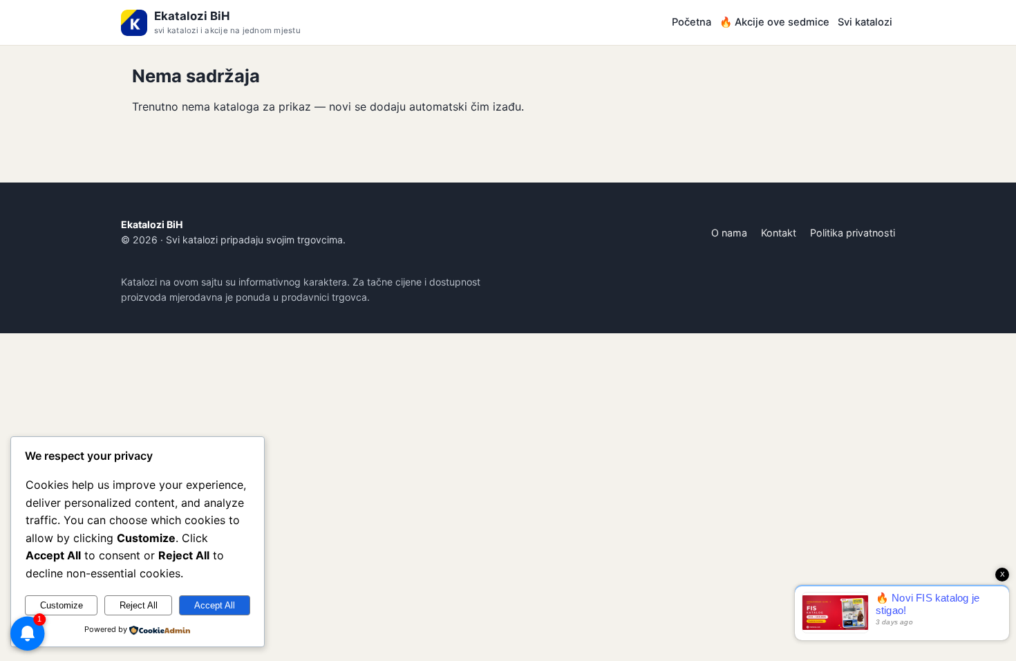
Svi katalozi (865, 22)
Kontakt (778, 233)
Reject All (139, 605)
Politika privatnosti (852, 233)
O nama (729, 233)
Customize (61, 605)
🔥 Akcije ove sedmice (774, 22)
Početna (691, 22)
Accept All (214, 605)
